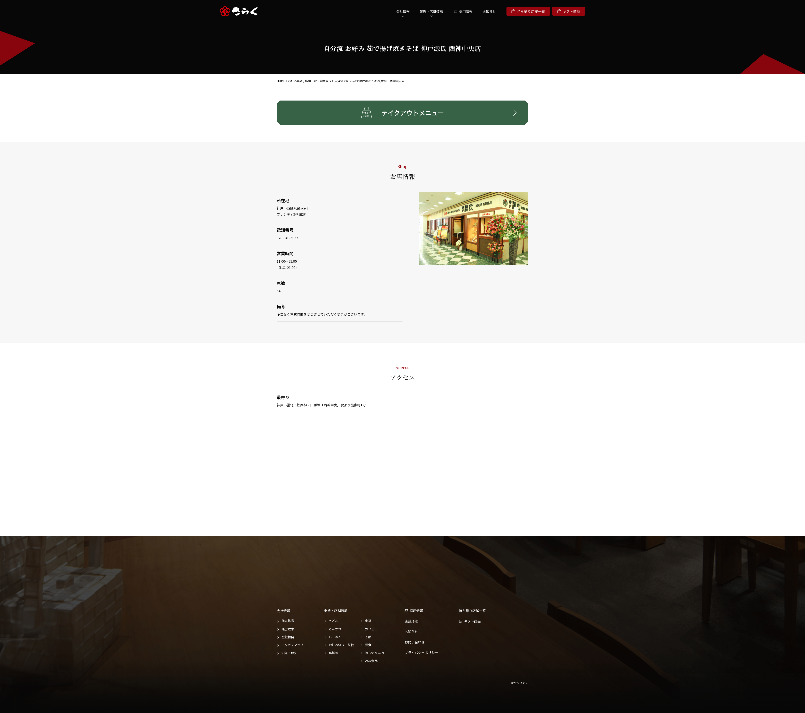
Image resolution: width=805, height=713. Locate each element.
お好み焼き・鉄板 (341, 645)
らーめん (335, 637)
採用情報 (466, 11)
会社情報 (283, 610)
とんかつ (335, 629)
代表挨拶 (288, 621)
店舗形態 (411, 621)
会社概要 (288, 637)
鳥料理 (333, 653)
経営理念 (288, 629)
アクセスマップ (292, 645)
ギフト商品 (571, 11)
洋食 (368, 645)
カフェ (369, 629)
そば (368, 637)
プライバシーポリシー (421, 652)
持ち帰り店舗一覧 (531, 11)
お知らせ (489, 11)
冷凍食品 (371, 661)
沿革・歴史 (289, 653)
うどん (333, 621)
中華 (368, 621)
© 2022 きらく (519, 683)
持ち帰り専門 (374, 653)
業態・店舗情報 (336, 610)
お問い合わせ (415, 642)
